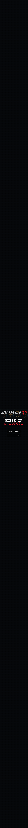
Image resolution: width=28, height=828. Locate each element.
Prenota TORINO (14, 431)
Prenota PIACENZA (14, 435)
